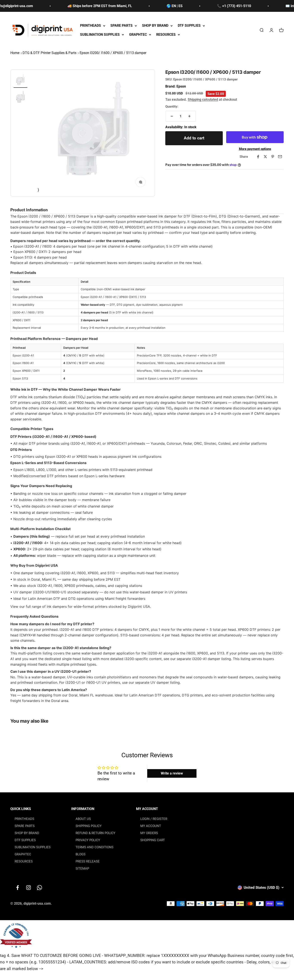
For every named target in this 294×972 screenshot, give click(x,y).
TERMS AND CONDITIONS (94, 847)
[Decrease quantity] (172, 116)
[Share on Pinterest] (272, 156)
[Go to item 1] (20, 80)
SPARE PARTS (121, 26)
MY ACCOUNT (150, 826)
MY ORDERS (149, 833)
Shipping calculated (203, 99)
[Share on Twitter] (265, 156)
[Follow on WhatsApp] (39, 887)
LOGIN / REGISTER (153, 819)
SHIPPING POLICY (89, 826)
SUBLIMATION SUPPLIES (100, 34)
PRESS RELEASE (88, 861)
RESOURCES (166, 34)
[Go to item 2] (20, 97)
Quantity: (171, 106)
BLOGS (80, 854)
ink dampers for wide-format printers (77, 606)
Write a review (172, 773)
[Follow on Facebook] (17, 887)
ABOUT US (83, 819)
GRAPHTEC (138, 34)
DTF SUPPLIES (189, 26)
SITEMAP (82, 868)
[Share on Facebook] (258, 156)
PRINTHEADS (90, 26)
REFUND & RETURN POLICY (95, 833)
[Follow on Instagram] (28, 887)
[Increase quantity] (189, 116)
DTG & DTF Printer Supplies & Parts (49, 53)
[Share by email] (280, 156)
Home (14, 53)
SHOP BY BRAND (155, 26)
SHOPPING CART (152, 840)
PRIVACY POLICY (88, 840)
